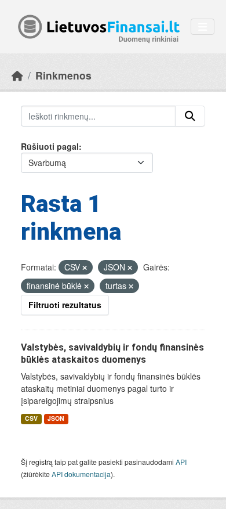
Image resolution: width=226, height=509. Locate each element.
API (181, 462)
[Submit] (190, 116)
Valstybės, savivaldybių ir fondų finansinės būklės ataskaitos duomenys (112, 353)
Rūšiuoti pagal (50, 146)
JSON (56, 418)
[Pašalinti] (84, 267)
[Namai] (17, 75)
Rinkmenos (63, 75)
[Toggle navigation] (202, 27)
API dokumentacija (81, 474)
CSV (31, 418)
